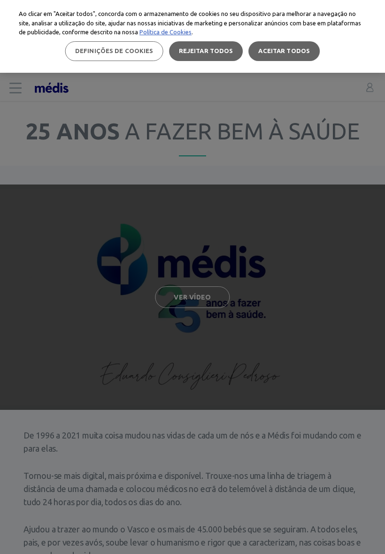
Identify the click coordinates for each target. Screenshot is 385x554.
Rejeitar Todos (206, 50)
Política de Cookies (165, 32)
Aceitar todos (284, 50)
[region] (192, 36)
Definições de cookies (114, 50)
